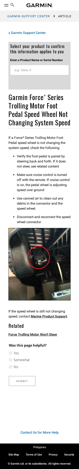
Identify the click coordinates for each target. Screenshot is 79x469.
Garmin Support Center (28, 16)
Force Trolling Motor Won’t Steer (32, 334)
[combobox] (39, 70)
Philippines (39, 447)
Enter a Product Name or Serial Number (36, 60)
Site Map (13, 454)
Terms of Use (34, 454)
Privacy (53, 454)
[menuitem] (12, 5)
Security (69, 454)
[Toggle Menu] (2, 4)
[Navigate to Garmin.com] (39, 5)
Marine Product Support (49, 316)
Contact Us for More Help (39, 432)
